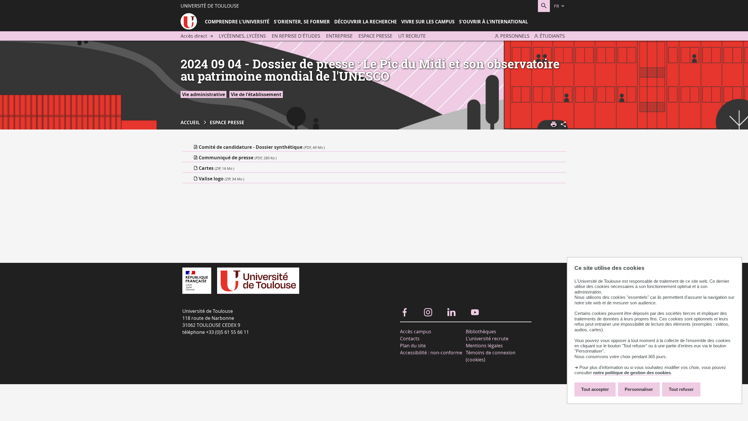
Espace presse (375, 36)
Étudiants (552, 36)
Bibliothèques (481, 331)
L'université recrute (487, 338)
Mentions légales (484, 345)
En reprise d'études (296, 36)
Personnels (514, 36)
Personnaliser (639, 389)
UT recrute (412, 36)
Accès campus (415, 331)
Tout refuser (681, 389)
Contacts (410, 338)
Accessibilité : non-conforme (431, 352)
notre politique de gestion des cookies (632, 372)
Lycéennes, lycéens (242, 36)
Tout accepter (595, 389)
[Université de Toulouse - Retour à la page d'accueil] (189, 22)
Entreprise (339, 36)
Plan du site (413, 345)
